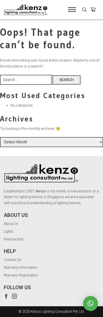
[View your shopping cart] (94, 10)
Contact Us (12, 260)
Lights (8, 231)
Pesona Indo (14, 239)
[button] (90, 303)
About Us (11, 224)
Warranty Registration (21, 275)
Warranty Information (21, 267)
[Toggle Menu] (72, 9)
